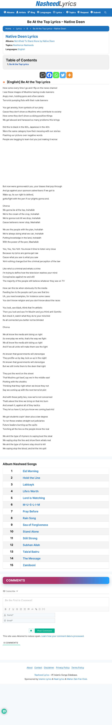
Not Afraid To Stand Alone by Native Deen (34, 41)
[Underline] (13, 609)
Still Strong (30, 538)
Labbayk (28, 484)
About (30, 667)
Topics (72, 12)
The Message (32, 558)
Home (8, 28)
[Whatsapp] (56, 75)
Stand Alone (31, 531)
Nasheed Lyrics (42, 675)
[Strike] (17, 609)
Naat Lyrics (59, 679)
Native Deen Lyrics (22, 36)
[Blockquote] (28, 609)
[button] (105, 12)
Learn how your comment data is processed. (62, 636)
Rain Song (29, 518)
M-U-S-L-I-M (31, 504)
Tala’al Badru (31, 551)
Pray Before (30, 511)
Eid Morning (31, 471)
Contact (38, 667)
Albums (10, 12)
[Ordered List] (21, 609)
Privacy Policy (63, 667)
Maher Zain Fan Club (77, 679)
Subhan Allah (31, 545)
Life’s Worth (31, 491)
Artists (22, 12)
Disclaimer (49, 667)
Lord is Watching (34, 498)
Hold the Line (31, 477)
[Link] (36, 609)
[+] (43, 609)
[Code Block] (32, 609)
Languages (45, 12)
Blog (33, 12)
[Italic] (9, 609)
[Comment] (43, 75)
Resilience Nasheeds (23, 45)
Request (84, 12)
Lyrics (59, 12)
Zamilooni (29, 565)
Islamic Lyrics (45, 679)
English (21, 49)
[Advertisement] (56, 164)
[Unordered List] (25, 609)
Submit (97, 12)
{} (40, 609)
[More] (69, 75)
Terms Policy (77, 667)
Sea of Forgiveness (35, 525)
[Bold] (6, 609)
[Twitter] (63, 75)
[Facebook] (49, 75)
